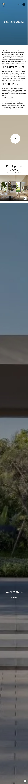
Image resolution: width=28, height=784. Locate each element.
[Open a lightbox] (25, 198)
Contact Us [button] (14, 597)
